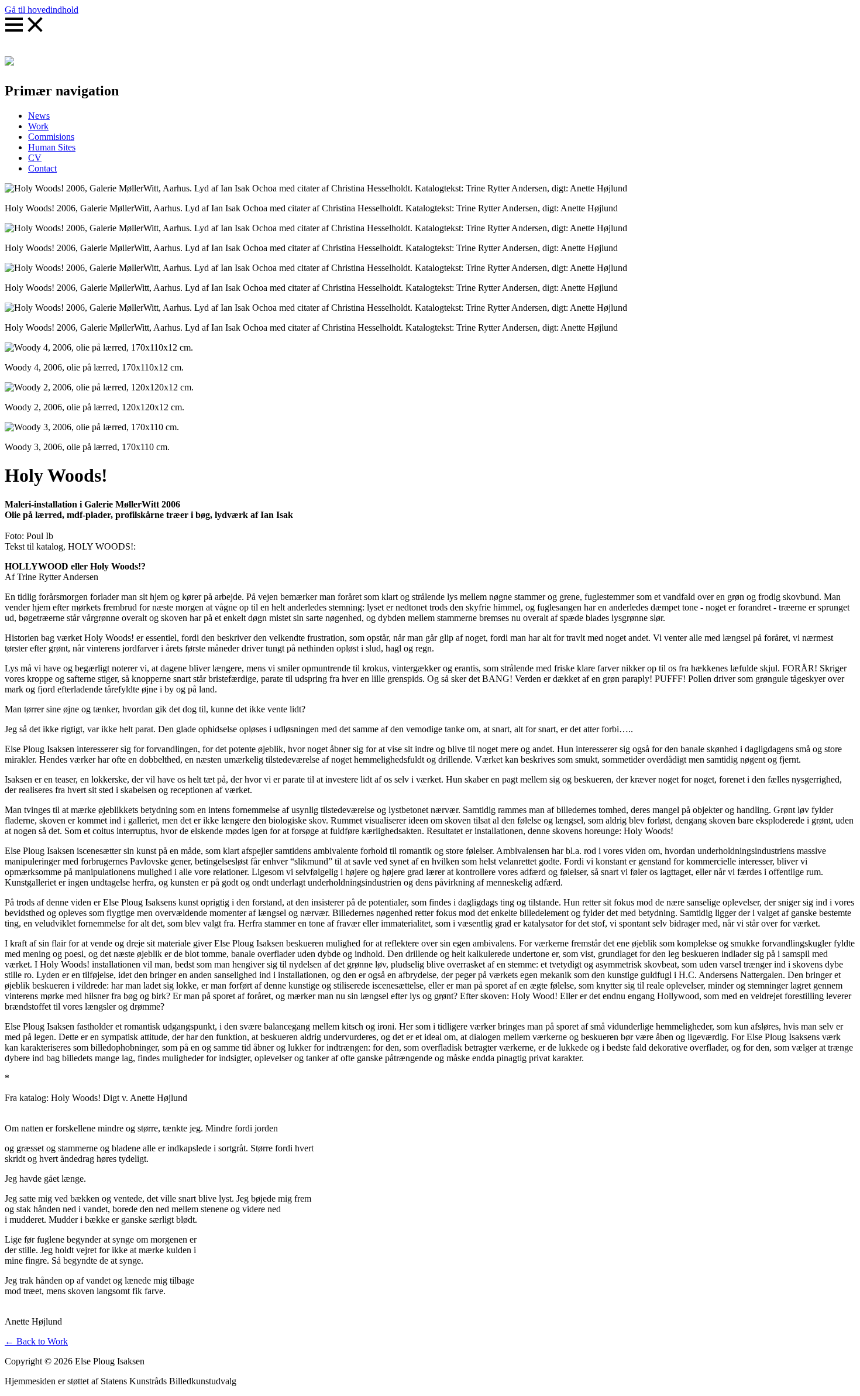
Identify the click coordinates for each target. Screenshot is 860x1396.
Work (38, 126)
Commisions (51, 137)
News (39, 116)
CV (35, 158)
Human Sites (51, 147)
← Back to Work (36, 1341)
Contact (42, 168)
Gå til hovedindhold (41, 10)
